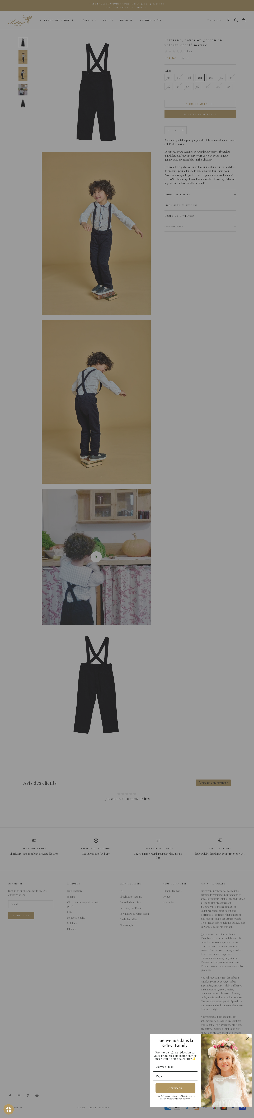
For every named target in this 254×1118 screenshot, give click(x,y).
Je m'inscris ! (175, 1088)
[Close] (248, 1038)
